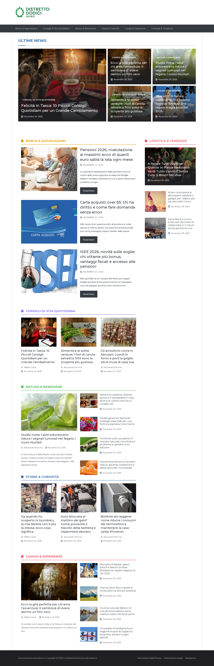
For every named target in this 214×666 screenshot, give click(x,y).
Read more (88, 190)
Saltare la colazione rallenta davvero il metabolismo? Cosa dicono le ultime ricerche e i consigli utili (117, 399)
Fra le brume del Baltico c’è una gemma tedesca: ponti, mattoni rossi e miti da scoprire (117, 611)
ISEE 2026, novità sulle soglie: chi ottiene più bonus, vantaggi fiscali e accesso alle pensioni (107, 259)
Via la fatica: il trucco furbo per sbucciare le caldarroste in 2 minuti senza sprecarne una (181, 223)
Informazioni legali (173, 658)
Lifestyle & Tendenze (162, 28)
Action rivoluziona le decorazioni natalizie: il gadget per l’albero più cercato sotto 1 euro (181, 197)
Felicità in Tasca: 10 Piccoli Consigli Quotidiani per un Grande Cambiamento (59, 108)
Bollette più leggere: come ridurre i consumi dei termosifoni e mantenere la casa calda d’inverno (118, 524)
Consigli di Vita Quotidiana (56, 28)
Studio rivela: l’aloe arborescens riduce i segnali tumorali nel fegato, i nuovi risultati (48, 438)
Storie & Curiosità (110, 28)
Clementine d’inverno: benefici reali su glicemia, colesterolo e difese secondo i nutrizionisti (117, 464)
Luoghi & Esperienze (135, 28)
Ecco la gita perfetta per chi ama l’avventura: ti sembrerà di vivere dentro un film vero (45, 608)
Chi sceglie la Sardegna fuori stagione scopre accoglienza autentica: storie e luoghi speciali (116, 633)
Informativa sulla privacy (149, 658)
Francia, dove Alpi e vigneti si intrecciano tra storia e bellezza (118, 589)
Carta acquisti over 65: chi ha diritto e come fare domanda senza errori (107, 207)
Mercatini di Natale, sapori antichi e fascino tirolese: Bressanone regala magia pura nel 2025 (172, 103)
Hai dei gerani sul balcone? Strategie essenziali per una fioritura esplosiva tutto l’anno (117, 421)
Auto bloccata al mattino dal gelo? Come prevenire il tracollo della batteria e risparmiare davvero (78, 524)
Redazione (190, 658)
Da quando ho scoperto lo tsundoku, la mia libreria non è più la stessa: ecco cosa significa (38, 524)
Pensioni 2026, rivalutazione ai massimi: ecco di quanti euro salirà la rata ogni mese (106, 154)
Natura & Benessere (85, 28)
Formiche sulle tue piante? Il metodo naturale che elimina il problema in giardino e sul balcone (117, 443)
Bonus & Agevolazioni (26, 28)
